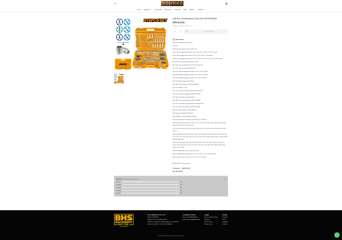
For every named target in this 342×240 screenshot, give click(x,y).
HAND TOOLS (186, 168)
